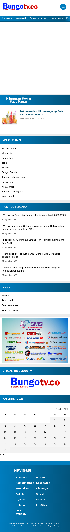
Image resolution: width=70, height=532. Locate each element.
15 (55, 432)
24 (5, 444)
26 (25, 444)
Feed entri (7, 300)
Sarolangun (8, 182)
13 (35, 432)
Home (8, 526)
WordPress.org (10, 310)
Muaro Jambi (9, 148)
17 (5, 438)
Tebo (4, 162)
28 (45, 444)
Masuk (5, 295)
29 (55, 444)
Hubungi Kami (58, 526)
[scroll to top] (64, 527)
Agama (20, 499)
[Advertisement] (35, 58)
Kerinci (5, 167)
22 (55, 438)
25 (15, 444)
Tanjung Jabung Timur (14, 177)
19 (25, 438)
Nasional (20, 18)
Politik (20, 494)
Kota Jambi (8, 186)
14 (45, 432)
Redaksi (35, 526)
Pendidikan (23, 488)
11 (15, 432)
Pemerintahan (38, 18)
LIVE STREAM (21, 512)
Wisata (40, 499)
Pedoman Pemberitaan (22, 526)
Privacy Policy (45, 526)
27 (35, 444)
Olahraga (42, 488)
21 (45, 438)
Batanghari (7, 158)
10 (5, 432)
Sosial (40, 494)
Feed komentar (10, 305)
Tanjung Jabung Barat (13, 191)
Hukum (20, 505)
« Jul (2, 454)
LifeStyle (42, 505)
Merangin (7, 153)
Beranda (7, 18)
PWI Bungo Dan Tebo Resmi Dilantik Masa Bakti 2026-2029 (34, 215)
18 (15, 438)
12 (25, 432)
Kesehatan (56, 18)
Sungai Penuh (9, 172)
